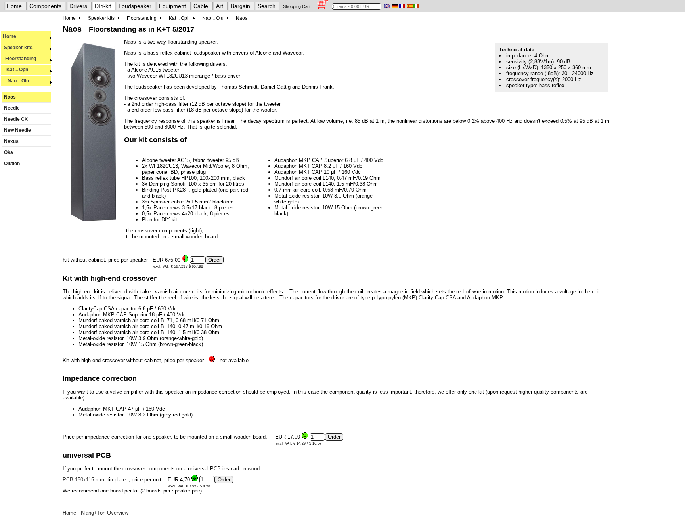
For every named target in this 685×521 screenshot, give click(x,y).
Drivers (78, 6)
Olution (12, 163)
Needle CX (16, 119)
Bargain (240, 6)
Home (14, 6)
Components (45, 6)
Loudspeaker (135, 6)
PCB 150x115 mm (83, 480)
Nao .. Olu (16, 81)
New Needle (17, 130)
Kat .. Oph (15, 69)
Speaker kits (18, 47)
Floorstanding (19, 58)
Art (219, 6)
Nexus (11, 141)
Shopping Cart (296, 6)
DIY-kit (103, 6)
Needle (12, 108)
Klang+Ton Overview (105, 513)
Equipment (172, 6)
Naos (10, 97)
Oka (8, 152)
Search (267, 6)
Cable (200, 6)
